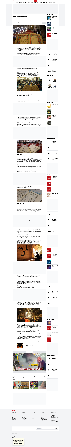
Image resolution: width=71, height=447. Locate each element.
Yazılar (37, 2)
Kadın (32, 2)
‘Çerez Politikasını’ (20, 441)
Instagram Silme (24, 424)
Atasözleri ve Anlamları (53, 412)
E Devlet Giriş (23, 417)
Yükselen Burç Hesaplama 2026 (54, 417)
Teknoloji (40, 2)
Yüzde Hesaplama (53, 418)
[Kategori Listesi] (58, 1)
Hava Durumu (23, 420)
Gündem (17, 2)
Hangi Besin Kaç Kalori (43, 418)
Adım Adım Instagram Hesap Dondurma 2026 (54, 420)
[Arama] (13, 1)
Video (47, 2)
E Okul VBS (23, 416)
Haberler (13, 14)
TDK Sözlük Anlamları (43, 413)
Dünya (24, 2)
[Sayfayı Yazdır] (35, 23)
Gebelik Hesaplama (53, 416)
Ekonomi (20, 2)
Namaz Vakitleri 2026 (24, 413)
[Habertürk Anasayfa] (35, 1)
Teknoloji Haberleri (14, 420)
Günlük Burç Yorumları (24, 418)
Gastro (44, 2)
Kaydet (56, 428)
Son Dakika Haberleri (14, 412)
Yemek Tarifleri (33, 412)
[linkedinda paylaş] (30, 23)
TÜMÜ (48, 76)
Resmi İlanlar (52, 2)
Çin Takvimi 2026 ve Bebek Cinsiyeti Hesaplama (54, 414)
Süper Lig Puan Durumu (34, 424)
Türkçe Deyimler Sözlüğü (53, 413)
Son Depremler (23, 419)
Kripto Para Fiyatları (14, 424)
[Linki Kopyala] (36, 23)
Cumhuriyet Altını (34, 420)
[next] (46, 386)
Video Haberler (43, 412)
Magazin (29, 2)
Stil (49, 2)
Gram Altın (33, 416)
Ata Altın (33, 419)
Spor (26, 2)
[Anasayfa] (13, 410)
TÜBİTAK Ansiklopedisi (43, 417)
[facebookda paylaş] (27, 23)
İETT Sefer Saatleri (53, 415)
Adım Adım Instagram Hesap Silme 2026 (54, 421)
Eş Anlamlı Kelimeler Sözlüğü (44, 419)
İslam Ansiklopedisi (43, 416)
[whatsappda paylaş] (32, 23)
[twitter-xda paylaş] (29, 23)
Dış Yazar (16, 14)
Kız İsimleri (42, 424)
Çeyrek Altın (33, 417)
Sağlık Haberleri (14, 418)
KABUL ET (21, 443)
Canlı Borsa (23, 412)
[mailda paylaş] (33, 23)
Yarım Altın (33, 418)
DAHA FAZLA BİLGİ (16, 443)
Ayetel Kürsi (33, 413)
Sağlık (35, 2)
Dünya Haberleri (14, 417)
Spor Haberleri (14, 416)
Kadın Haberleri (14, 419)
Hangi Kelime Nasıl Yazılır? (44, 420)
